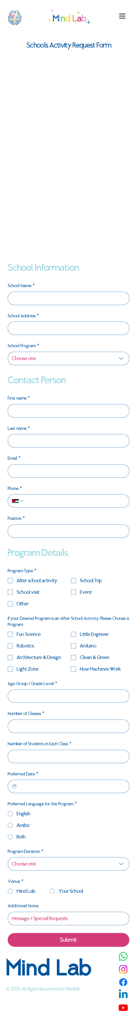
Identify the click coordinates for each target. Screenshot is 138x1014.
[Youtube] (123, 1007)
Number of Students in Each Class (39, 744)
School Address (23, 316)
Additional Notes (23, 906)
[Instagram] (123, 969)
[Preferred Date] (14, 786)
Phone (15, 488)
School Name (21, 285)
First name (19, 398)
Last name (19, 428)
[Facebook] (123, 982)
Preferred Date (23, 774)
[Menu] (123, 16)
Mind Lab (49, 968)
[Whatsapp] (123, 956)
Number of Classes (26, 713)
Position (16, 518)
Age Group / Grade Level (32, 683)
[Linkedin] (123, 994)
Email (14, 458)
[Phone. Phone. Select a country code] (18, 500)
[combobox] (68, 358)
